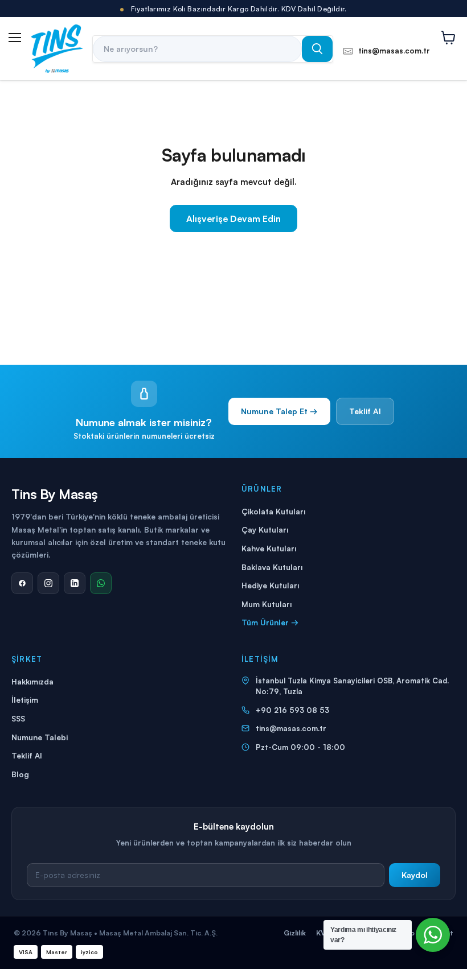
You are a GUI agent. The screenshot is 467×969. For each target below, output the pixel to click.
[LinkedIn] (74, 583)
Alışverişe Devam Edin (233, 218)
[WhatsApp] (101, 583)
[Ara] (317, 49)
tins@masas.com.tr (291, 728)
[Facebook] (22, 583)
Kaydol (415, 875)
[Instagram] (48, 583)
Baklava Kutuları (271, 567)
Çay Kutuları (264, 529)
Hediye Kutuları (270, 585)
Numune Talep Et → (279, 411)
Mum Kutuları (266, 604)
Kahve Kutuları (268, 548)
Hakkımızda (32, 681)
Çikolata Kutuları (273, 511)
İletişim (24, 699)
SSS (18, 718)
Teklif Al (365, 411)
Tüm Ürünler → (269, 622)
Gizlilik (295, 932)
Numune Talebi (39, 737)
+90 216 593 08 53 (292, 710)
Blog (20, 774)
